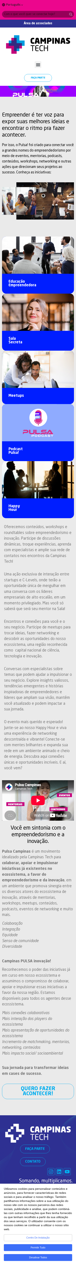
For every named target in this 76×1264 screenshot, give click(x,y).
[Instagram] (51, 1171)
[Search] (70, 14)
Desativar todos (38, 1257)
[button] (38, 64)
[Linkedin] (59, 1171)
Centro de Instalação (38, 1237)
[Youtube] (67, 1171)
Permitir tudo (38, 1247)
